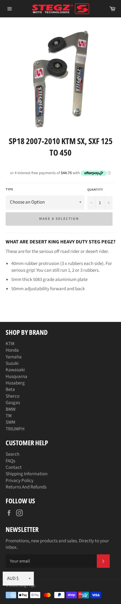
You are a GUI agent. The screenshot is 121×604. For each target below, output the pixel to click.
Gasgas (13, 402)
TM (9, 415)
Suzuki (12, 363)
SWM (10, 422)
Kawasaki (15, 369)
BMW (10, 409)
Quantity (95, 190)
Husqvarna (16, 376)
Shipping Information (27, 474)
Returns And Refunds (26, 487)
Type (9, 189)
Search (12, 454)
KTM (10, 343)
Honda (12, 350)
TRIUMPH (15, 429)
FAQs (10, 461)
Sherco (12, 396)
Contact (14, 467)
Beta (10, 389)
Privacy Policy (19, 480)
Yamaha (14, 357)
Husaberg (15, 383)
